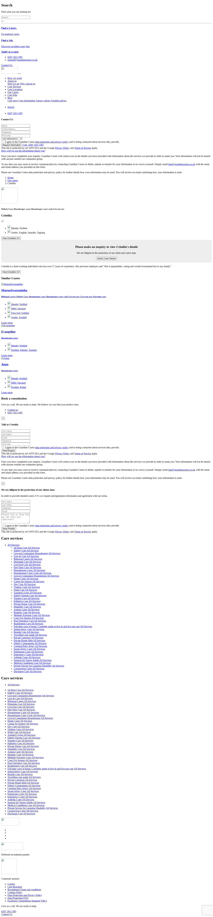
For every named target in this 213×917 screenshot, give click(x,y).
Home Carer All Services (26, 578)
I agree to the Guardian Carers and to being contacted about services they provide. (62, 142)
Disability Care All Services (27, 606)
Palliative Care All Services (27, 601)
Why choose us (27, 83)
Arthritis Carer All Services (27, 657)
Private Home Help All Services (29, 640)
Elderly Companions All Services (30, 643)
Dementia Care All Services (27, 561)
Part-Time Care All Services (27, 567)
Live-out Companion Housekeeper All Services (37, 553)
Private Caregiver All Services (28, 637)
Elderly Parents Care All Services (30, 595)
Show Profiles (8, 529)
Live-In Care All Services (26, 556)
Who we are (13, 83)
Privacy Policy (62, 148)
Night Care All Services (25, 590)
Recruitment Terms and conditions (24, 889)
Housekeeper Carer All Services (29, 570)
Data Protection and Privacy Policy (24, 895)
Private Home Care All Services (29, 604)
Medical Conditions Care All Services (32, 663)
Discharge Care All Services (27, 671)
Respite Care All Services (26, 632)
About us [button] (12, 81)
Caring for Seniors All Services (29, 581)
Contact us (12, 410)
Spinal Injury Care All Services (29, 629)
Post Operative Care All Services (30, 621)
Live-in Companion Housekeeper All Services (36, 576)
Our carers (12, 180)
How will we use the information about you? (23, 150)
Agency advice (43, 100)
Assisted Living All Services (28, 592)
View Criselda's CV (11, 238)
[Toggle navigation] (19, 73)
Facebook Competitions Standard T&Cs (27, 901)
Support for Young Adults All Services (32, 660)
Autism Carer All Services (26, 609)
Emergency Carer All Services (29, 654)
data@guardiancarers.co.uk (181, 164)
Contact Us (6, 65)
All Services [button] (13, 545)
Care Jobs (12, 95)
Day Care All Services (25, 584)
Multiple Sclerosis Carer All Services (32, 615)
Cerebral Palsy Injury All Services (30, 646)
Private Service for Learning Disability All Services (39, 665)
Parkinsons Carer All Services (28, 651)
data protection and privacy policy (52, 142)
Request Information (11, 145)
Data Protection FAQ (17, 898)
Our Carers (12, 92)
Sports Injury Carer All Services (29, 649)
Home (10, 177)
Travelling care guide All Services (30, 635)
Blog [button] (9, 98)
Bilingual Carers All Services (28, 559)
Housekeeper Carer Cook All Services (32, 573)
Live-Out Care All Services (27, 564)
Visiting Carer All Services (27, 587)
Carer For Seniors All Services (29, 618)
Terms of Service (82, 148)
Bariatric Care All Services (27, 612)
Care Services (14, 86)
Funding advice (58, 100)
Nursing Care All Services (26, 598)
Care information (27, 100)
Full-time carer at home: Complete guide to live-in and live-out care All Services (53, 626)
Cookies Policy (14, 892)
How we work (14, 78)
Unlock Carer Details (106, 258)
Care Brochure (14, 886)
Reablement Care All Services (28, 623)
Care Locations (14, 89)
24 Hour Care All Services (27, 547)
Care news (12, 100)
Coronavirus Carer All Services (29, 668)
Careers (11, 884)
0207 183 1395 (33, 145)
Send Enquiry (8, 450)
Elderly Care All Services (26, 550)
